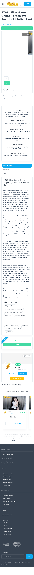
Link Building (16, 384)
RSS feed (6, 504)
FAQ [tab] (4, 173)
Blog (4, 510)
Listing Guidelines (8, 482)
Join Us (5, 552)
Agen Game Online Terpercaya (13, 309)
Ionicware (5, 520)
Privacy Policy (7, 477)
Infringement (7, 479)
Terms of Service (8, 474)
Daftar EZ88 (17, 328)
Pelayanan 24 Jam (10, 306)
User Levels (6, 498)
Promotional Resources (10, 501)
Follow (11, 373)
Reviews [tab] (6, 169)
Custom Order (17, 378)
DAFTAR (17, 28)
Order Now (18, 423)
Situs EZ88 (25, 325)
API (4, 507)
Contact (22, 373)
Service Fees (6, 485)
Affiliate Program (8, 495)
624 (7, 83)
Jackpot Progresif (20, 315)
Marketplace (6, 384)
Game (6, 525)
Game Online (15, 325)
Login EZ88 (8, 331)
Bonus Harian (8, 315)
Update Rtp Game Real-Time (13, 312)
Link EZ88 (7, 328)
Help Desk (10, 454)
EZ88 (6, 325)
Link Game (14, 417)
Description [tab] (7, 166)
